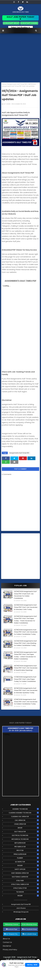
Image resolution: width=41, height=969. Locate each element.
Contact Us (7, 942)
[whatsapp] (14, 2)
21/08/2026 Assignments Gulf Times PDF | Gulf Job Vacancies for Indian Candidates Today (25, 632)
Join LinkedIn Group (30, 934)
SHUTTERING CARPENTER (25, 877)
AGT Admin (6, 104)
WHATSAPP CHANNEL (29, 23)
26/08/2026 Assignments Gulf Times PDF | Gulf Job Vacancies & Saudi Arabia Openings (25, 668)
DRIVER (28, 828)
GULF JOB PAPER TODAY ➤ (20, 18)
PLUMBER (27, 858)
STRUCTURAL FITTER (25, 888)
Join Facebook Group (30, 929)
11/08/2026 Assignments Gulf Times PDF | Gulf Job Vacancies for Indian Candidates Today (25, 701)
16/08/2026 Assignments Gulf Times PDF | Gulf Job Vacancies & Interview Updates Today (25, 690)
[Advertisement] (20, 58)
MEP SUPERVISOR (26, 843)
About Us (6, 938)
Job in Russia (21, 908)
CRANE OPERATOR (26, 824)
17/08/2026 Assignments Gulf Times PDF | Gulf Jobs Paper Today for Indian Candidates (25, 679)
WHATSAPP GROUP (12, 23)
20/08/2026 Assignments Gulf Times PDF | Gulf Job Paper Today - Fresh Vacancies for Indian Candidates (25, 619)
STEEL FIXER (27, 881)
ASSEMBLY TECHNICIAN (25, 809)
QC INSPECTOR (26, 862)
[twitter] (22, 2)
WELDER (27, 896)
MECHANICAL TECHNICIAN (25, 839)
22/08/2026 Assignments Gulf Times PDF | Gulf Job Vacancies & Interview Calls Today (25, 607)
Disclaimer (7, 946)
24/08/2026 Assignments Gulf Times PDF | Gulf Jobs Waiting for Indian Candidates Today (25, 643)
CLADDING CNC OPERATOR (24, 816)
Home (4, 84)
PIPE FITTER (27, 850)
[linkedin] (27, 2)
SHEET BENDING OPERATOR (24, 873)
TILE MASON (27, 892)
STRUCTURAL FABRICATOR (24, 884)
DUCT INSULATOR (26, 832)
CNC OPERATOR (26, 820)
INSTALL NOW (32, 965)
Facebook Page (12, 929)
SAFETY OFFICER (26, 869)
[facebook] (18, 2)
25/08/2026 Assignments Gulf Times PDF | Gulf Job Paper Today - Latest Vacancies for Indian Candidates (25, 655)
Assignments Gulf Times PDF (17, 84)
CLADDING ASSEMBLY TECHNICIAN (23, 813)
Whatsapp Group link (20, 912)
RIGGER (27, 865)
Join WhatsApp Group (30, 924)
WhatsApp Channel (12, 924)
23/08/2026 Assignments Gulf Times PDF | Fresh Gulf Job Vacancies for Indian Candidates (25, 594)
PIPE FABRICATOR (26, 847)
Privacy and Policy (10, 949)
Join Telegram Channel (13, 934)
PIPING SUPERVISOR (26, 854)
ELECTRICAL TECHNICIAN (25, 835)
